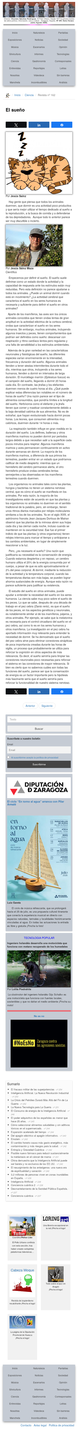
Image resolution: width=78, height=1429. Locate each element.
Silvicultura (15, 54)
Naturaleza (39, 32)
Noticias (39, 39)
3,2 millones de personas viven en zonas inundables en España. (39, 1176)
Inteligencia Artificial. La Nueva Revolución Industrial (40, 1094)
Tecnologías (63, 54)
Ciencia (15, 61)
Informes (38, 54)
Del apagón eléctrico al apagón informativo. (38, 1135)
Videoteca (39, 75)
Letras (63, 68)
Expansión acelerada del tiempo (32, 1132)
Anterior (30, 706)
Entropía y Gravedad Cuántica (31, 1149)
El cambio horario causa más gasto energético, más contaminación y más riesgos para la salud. (39, 1144)
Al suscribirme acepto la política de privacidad (34, 757)
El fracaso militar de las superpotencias (36, 1089)
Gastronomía (39, 61)
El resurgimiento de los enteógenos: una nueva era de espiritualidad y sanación (39, 1169)
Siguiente (47, 706)
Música (15, 47)
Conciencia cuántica (26, 1196)
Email (10, 744)
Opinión (63, 47)
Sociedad (63, 39)
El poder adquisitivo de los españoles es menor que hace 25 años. (39, 1119)
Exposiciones (15, 39)
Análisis (63, 82)
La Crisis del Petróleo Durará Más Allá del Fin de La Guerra (39, 1101)
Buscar (39, 729)
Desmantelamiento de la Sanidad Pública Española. (40, 1190)
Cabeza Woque (22, 1269)
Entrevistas (15, 68)
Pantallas (63, 32)
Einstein (19, 1139)
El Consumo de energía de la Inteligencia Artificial (40, 1112)
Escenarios (39, 47)
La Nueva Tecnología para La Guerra (35, 1107)
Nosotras (15, 75)
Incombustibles (39, 82)
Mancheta (15, 82)
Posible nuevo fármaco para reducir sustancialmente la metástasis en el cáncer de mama (40, 1155)
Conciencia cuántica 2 (27, 1185)
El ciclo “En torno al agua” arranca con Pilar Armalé (35, 802)
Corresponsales (63, 61)
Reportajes (39, 68)
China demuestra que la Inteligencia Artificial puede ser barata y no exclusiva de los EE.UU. (39, 1162)
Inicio (15, 32)
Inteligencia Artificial (26, 1181)
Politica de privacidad (61, 1425)
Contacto (26, 1425)
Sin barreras (63, 75)
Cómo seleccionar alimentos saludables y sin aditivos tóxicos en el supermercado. (40, 1126)
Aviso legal (40, 1425)
